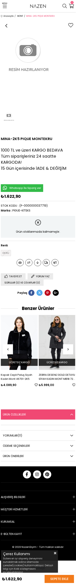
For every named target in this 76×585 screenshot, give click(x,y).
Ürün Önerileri (13, 456)
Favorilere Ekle (20, 384)
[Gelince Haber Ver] (55, 262)
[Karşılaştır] (28, 262)
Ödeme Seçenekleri (16, 446)
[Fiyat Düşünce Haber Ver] (37, 262)
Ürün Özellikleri (14, 414)
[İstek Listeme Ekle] (20, 262)
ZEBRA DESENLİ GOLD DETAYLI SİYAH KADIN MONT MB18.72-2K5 (41, 377)
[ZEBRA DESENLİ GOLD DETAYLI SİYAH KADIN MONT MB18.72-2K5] (41, 342)
